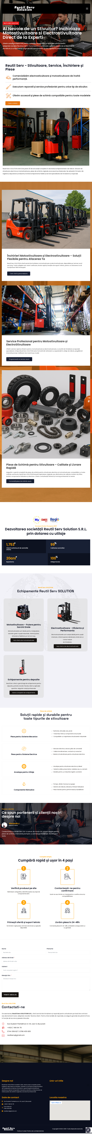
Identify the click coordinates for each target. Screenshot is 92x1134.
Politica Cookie (21, 1131)
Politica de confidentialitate (35, 1131)
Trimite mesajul (10, 995)
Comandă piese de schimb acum (20, 481)
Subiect (4, 966)
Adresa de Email (7, 958)
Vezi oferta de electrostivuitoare (67, 646)
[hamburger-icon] (87, 8)
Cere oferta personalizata (18, 274)
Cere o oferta (12, 103)
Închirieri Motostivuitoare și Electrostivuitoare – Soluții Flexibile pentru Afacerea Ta (44, 257)
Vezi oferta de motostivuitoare (23, 640)
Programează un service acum (19, 359)
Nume (4, 949)
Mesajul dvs (6, 975)
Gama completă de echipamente (23, 693)
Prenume (50, 949)
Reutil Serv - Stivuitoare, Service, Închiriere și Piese (44, 67)
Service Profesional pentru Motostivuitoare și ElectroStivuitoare (36, 342)
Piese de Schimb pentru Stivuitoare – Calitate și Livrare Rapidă (43, 466)
